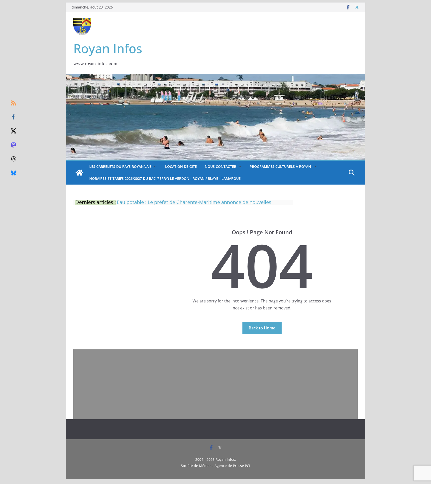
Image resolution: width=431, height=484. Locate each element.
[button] (154, 166)
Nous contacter (220, 166)
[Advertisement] (215, 384)
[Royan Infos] (215, 77)
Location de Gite (181, 166)
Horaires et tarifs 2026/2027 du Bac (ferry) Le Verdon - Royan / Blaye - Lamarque (165, 178)
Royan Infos (107, 48)
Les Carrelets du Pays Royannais (120, 166)
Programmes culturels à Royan (280, 166)
